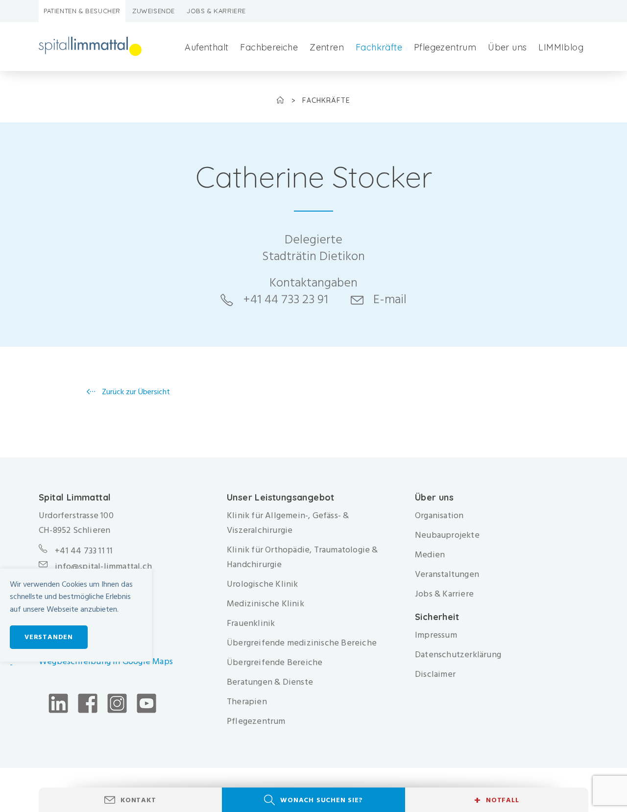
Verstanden (48, 637)
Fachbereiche (269, 47)
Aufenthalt (206, 47)
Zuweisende (153, 11)
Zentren (327, 47)
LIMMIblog (560, 47)
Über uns (507, 47)
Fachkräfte (379, 47)
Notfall (496, 800)
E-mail (390, 299)
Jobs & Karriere (216, 11)
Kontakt (138, 800)
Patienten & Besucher (82, 11)
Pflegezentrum (445, 47)
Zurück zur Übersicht (135, 391)
